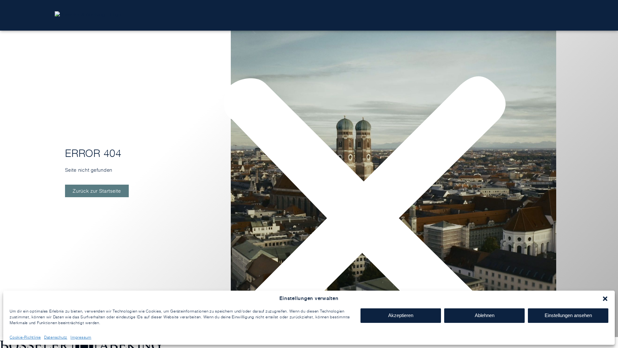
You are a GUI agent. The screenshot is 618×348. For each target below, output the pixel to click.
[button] (605, 298)
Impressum (80, 337)
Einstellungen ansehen (568, 315)
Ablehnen (484, 315)
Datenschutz (55, 337)
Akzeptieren (400, 315)
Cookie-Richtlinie (25, 337)
